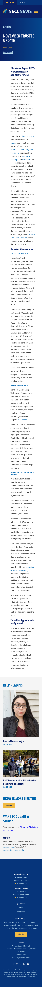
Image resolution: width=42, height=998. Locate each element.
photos (13, 143)
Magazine (21, 911)
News (21, 907)
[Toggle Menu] (36, 11)
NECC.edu (21, 2)
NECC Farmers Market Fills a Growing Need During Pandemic (19, 782)
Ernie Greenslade (8, 52)
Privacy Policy (32, 976)
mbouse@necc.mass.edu (13, 850)
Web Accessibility (32, 972)
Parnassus (26, 159)
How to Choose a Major (13, 741)
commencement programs (22, 149)
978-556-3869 (9, 847)
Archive (9, 805)
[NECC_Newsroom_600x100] (17, 11)
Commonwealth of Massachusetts (16, 976)
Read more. (23, 419)
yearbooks (15, 153)
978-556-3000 (22, 883)
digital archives (28, 136)
